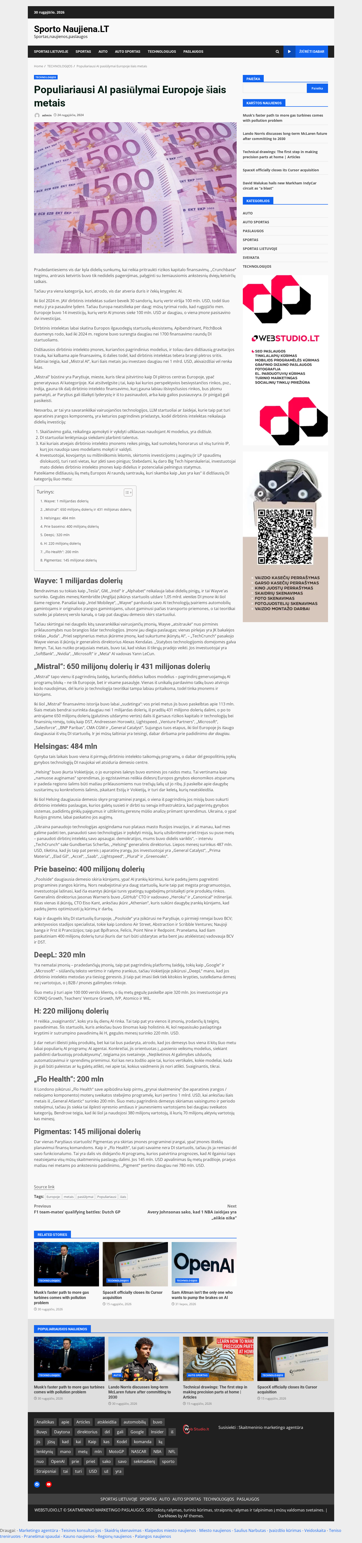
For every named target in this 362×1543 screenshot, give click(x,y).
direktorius (87, 1432)
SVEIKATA (251, 257)
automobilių (135, 1422)
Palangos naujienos (153, 1536)
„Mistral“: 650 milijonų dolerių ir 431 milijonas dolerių (87, 509)
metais (69, 1196)
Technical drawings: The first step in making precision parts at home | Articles (218, 1359)
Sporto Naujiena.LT (71, 29)
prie (75, 1461)
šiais (123, 1196)
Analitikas (45, 1422)
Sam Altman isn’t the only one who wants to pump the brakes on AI (204, 1264)
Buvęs (41, 1432)
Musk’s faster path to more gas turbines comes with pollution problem (66, 1264)
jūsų (51, 1441)
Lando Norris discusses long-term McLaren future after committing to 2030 (143, 1359)
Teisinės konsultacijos (81, 1530)
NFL (171, 1451)
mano (65, 1451)
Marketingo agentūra (38, 1530)
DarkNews (167, 1516)
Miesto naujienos (215, 1530)
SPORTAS (83, 51)
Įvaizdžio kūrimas (285, 1530)
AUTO (103, 51)
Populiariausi (106, 1196)
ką (160, 1441)
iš (172, 1432)
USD (93, 1471)
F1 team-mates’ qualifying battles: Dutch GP (77, 1209)
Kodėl (122, 1441)
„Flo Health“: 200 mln (61, 551)
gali (120, 1432)
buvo (157, 1422)
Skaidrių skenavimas (123, 1530)
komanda (142, 1441)
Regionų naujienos (115, 1536)
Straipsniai (46, 1471)
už (106, 1471)
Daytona (62, 1432)
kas (106, 1441)
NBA (157, 1451)
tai (65, 1471)
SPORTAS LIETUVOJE (51, 51)
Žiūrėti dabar (311, 51)
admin (46, 115)
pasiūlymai (85, 1196)
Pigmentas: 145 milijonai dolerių (70, 560)
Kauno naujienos (79, 1536)
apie (65, 1422)
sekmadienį (144, 1461)
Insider (157, 1432)
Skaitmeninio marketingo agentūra (271, 1427)
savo (122, 1461)
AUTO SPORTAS (127, 51)
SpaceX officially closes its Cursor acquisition (135, 1264)
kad (65, 1441)
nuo (40, 1461)
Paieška (253, 79)
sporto (168, 1461)
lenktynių (44, 1451)
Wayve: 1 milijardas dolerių (66, 501)
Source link (44, 1187)
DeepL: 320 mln (57, 534)
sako (106, 1461)
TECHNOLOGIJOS (162, 51)
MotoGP (116, 1451)
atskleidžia (106, 1422)
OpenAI (58, 1461)
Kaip (92, 1441)
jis (38, 1441)
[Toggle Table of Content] (125, 492)
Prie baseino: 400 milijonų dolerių (71, 526)
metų (82, 1451)
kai (78, 1441)
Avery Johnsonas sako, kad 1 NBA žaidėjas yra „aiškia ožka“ (192, 1212)
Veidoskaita (315, 1530)
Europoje (53, 1196)
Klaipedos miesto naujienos (170, 1530)
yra (118, 1471)
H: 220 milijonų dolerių (62, 543)
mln (98, 1451)
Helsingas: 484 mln (59, 518)
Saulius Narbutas (250, 1530)
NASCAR (138, 1451)
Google (137, 1432)
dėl (107, 1432)
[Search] (277, 51)
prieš (90, 1461)
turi (78, 1471)
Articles (83, 1422)
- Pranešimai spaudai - (42, 1536)
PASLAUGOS (193, 51)
